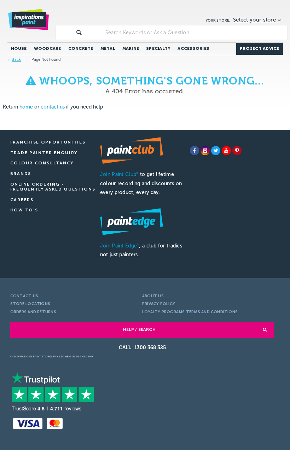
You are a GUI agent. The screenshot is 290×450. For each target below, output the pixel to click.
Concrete (80, 48)
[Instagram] (205, 150)
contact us (53, 107)
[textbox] (195, 32)
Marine (130, 48)
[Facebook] (194, 150)
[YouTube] (226, 150)
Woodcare (47, 48)
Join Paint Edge (119, 246)
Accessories (193, 48)
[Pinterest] (237, 150)
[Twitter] (215, 150)
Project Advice (259, 48)
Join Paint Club (119, 174)
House (19, 48)
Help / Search (139, 329)
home (26, 107)
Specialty (158, 48)
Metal (107, 48)
